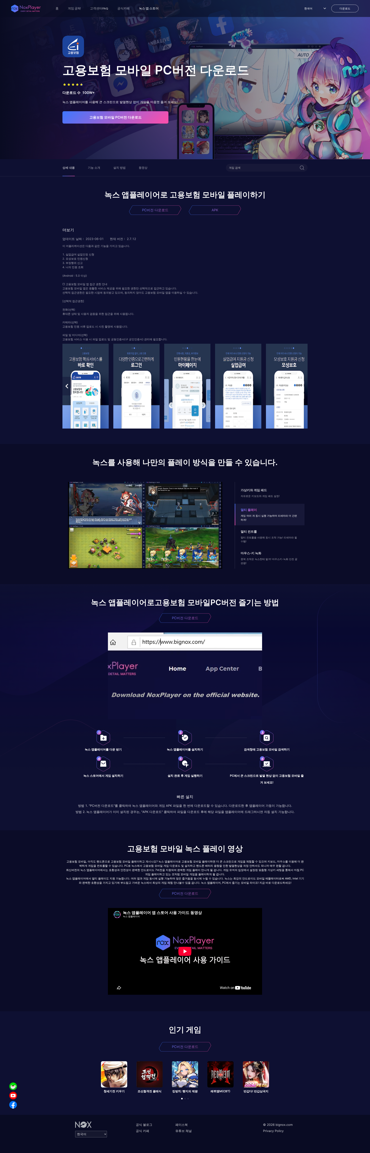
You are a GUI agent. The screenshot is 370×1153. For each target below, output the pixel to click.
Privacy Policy (273, 1131)
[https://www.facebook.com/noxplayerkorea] (13, 1105)
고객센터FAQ (99, 8)
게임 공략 (74, 8)
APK (215, 210)
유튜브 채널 (183, 1131)
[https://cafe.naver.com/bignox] (13, 1086)
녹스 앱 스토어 (149, 8)
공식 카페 (142, 1131)
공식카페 (123, 8)
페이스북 (181, 1125)
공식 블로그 (144, 1125)
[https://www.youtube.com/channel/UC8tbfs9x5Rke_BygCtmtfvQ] (13, 1095)
